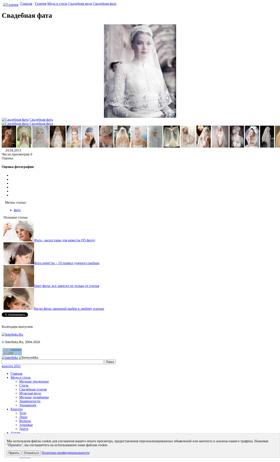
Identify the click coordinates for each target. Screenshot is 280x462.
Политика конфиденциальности (65, 453)
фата (17, 210)
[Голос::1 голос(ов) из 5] (144, 179)
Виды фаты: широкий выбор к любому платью (69, 308)
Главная (26, 3)
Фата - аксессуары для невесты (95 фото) (64, 240)
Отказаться (31, 453)
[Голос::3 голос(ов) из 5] (144, 187)
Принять (14, 453)
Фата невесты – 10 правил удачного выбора (66, 263)
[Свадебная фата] (9, 146)
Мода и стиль (57, 3)
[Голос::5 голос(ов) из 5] (144, 195)
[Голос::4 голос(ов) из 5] (144, 191)
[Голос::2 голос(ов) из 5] (144, 183)
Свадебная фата (104, 3)
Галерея (40, 3)
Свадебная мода (80, 3)
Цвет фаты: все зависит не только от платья (66, 286)
